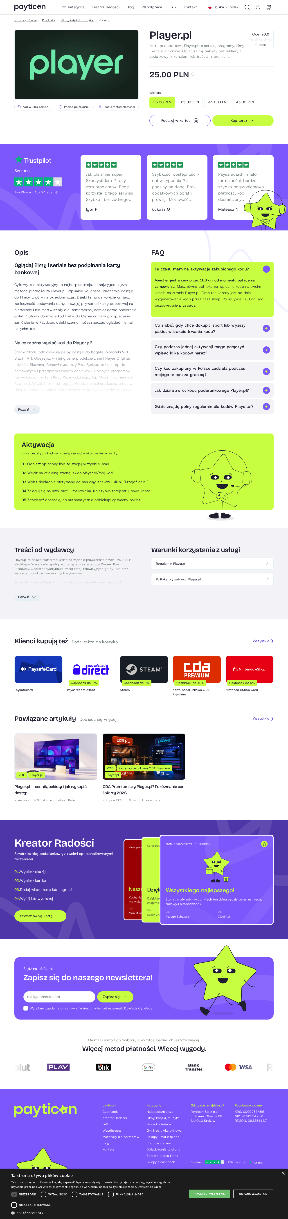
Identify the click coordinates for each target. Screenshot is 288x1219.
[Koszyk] (269, 7)
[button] (96, 1213)
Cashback (110, 1112)
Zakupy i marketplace (163, 1137)
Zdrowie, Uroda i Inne (162, 1156)
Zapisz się (111, 996)
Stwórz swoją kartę (36, 916)
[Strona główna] (29, 7)
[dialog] (144, 1194)
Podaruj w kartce (176, 120)
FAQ (173, 7)
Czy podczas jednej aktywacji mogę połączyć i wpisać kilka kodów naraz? (201, 350)
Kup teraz (239, 120)
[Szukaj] (247, 7)
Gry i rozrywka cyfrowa (164, 1130)
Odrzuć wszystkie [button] (253, 1194)
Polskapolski (226, 7)
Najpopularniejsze (160, 1112)
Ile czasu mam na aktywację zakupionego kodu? (202, 269)
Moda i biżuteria (159, 1124)
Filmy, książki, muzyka (77, 20)
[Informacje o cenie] (193, 74)
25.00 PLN (162, 102)
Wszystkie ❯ (263, 641)
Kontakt (190, 7)
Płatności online (159, 1143)
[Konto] (258, 7)
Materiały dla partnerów (121, 1137)
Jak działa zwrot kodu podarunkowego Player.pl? (202, 390)
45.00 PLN (217, 102)
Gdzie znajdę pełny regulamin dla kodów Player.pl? (204, 406)
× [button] (283, 1173)
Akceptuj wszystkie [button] (210, 1194)
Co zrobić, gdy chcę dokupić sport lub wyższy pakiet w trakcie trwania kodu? (200, 328)
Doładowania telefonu (163, 1149)
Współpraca (152, 7)
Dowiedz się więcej (138, 1008)
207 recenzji (218, 1162)
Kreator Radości (105, 7)
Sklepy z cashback (161, 1162)
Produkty (48, 20)
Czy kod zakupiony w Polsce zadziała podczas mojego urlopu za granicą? (200, 371)
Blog (130, 7)
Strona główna (25, 20)
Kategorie (76, 7)
